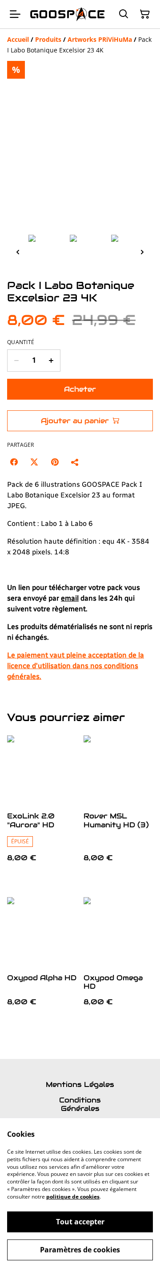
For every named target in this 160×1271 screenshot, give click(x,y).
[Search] (123, 14)
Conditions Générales (80, 1104)
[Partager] (75, 462)
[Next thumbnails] (142, 252)
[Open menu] (15, 14)
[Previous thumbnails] (17, 252)
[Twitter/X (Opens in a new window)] (34, 462)
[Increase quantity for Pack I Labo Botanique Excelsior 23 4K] (51, 360)
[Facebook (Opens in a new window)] (13, 462)
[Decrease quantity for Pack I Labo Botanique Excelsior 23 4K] (16, 360)
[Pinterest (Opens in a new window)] (54, 462)
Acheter (80, 389)
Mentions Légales (80, 1084)
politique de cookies (73, 1196)
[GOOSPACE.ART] (67, 14)
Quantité (20, 342)
